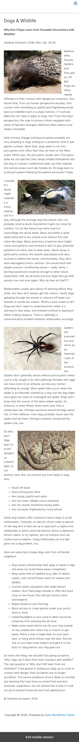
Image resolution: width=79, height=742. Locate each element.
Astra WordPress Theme (60, 714)
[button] (76, 3)
